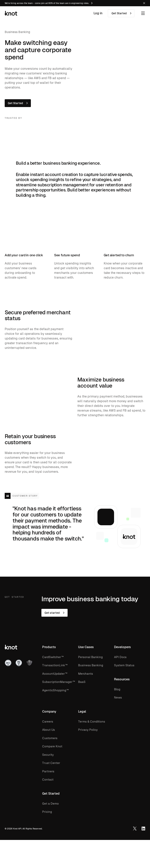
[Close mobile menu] (143, 13)
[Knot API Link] (143, 829)
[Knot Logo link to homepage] (11, 13)
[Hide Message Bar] (144, 3)
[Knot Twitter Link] (135, 829)
